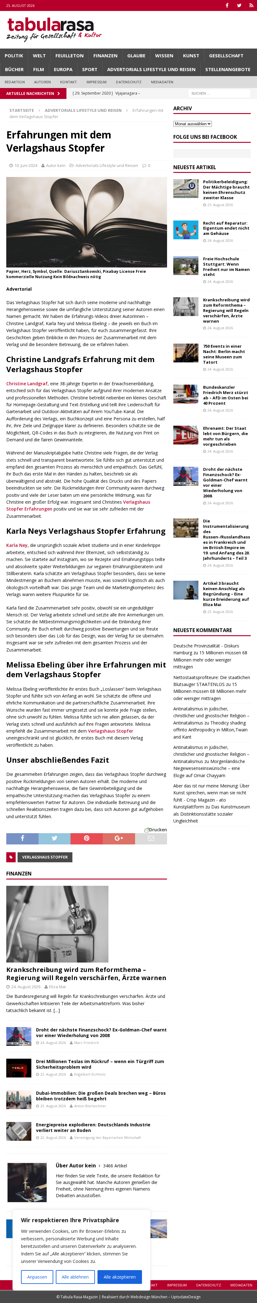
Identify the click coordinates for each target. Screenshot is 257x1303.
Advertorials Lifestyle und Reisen (151, 69)
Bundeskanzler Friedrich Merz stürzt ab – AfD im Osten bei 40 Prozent (225, 395)
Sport (89, 69)
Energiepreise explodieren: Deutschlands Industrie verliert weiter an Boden (93, 1127)
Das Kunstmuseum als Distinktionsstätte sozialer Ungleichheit (211, 814)
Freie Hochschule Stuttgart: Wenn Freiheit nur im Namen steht (226, 267)
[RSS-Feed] (251, 5)
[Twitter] (239, 5)
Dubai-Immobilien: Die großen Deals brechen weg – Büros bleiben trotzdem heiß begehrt (101, 1096)
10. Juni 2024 (25, 165)
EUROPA (63, 69)
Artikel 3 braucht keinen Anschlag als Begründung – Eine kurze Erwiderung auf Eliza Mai (226, 593)
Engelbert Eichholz (90, 1074)
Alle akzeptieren (120, 1277)
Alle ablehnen (75, 1277)
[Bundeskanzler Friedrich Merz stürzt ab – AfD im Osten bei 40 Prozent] (185, 394)
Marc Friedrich (86, 1042)
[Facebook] (227, 5)
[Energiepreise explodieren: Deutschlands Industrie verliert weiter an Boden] (18, 1131)
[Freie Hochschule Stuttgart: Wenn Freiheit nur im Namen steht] (185, 265)
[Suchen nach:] (219, 93)
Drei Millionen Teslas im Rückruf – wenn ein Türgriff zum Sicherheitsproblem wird (100, 1064)
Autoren (42, 82)
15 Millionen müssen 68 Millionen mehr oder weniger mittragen (210, 660)
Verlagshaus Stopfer (110, 731)
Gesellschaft (226, 55)
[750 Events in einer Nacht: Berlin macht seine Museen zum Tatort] (185, 353)
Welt (39, 55)
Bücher (14, 69)
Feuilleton (69, 55)
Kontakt (68, 82)
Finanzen (105, 55)
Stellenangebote (227, 69)
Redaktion (15, 82)
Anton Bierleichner (90, 1105)
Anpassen (37, 1277)
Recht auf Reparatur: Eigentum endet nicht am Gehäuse (226, 228)
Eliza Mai (57, 986)
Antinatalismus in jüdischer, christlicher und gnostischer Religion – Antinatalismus (211, 716)
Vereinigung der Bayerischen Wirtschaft (107, 1137)
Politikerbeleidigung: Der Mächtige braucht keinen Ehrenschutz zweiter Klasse (226, 189)
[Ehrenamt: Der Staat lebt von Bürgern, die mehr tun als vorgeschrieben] (185, 435)
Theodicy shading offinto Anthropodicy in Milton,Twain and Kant (210, 730)
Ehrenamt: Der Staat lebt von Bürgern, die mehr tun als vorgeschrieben (225, 436)
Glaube (136, 55)
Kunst (191, 55)
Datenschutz (128, 82)
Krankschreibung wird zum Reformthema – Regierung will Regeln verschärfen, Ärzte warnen (86, 973)
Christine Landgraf (27, 384)
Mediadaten (162, 82)
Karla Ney (17, 545)
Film (38, 69)
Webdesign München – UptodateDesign (165, 1297)
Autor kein (56, 165)
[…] (57, 1010)
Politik (14, 55)
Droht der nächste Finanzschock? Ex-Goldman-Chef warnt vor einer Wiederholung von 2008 (101, 1032)
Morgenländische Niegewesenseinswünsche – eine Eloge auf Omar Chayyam (209, 768)
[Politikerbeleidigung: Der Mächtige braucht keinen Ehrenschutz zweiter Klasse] (185, 188)
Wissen (164, 55)
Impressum (97, 82)
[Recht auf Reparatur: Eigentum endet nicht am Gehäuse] (185, 230)
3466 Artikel (115, 1166)
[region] (81, 1250)
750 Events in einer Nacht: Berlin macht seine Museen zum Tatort (224, 354)
